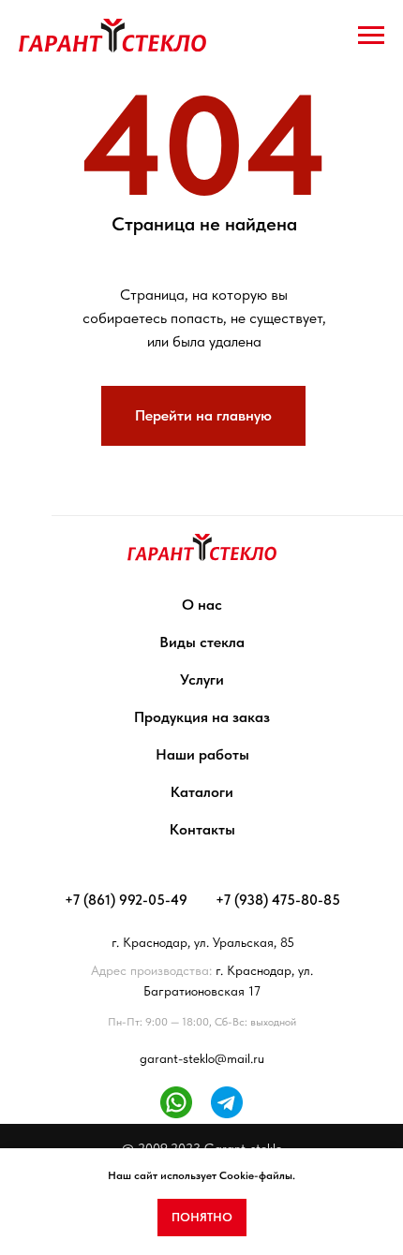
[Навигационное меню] (371, 35)
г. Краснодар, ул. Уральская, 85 (203, 942)
